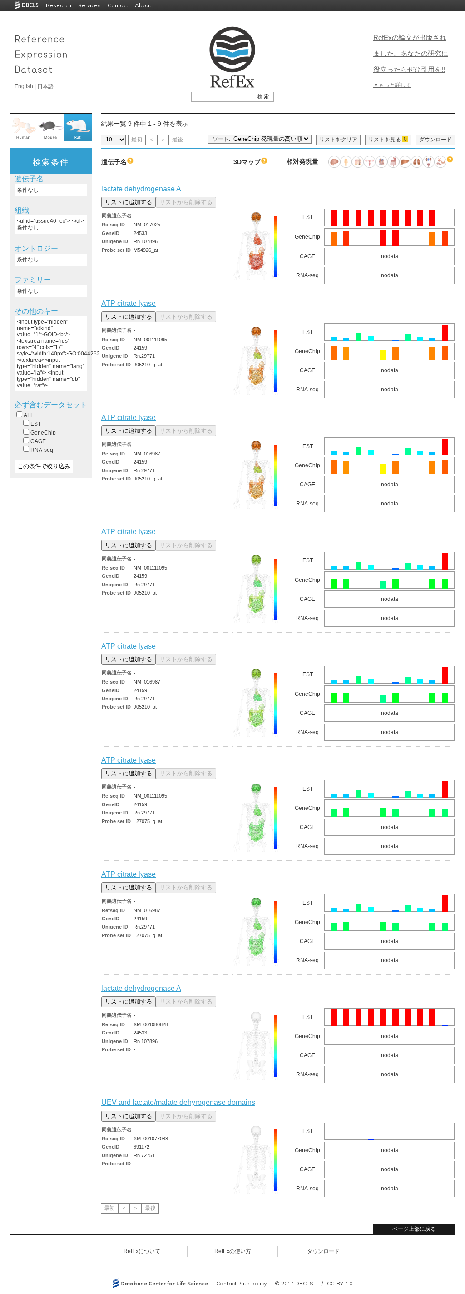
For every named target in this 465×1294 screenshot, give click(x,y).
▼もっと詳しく (392, 85)
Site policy (253, 1283)
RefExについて (142, 1251)
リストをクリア (338, 139)
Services (89, 5)
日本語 (45, 86)
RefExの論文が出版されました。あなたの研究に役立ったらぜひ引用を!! (410, 53)
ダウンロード (435, 139)
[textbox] (222, 96)
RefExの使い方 (232, 1251)
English (24, 86)
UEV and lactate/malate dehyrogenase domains (178, 1102)
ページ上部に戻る (414, 1229)
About (143, 5)
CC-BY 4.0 (339, 1283)
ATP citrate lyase (128, 303)
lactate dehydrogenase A (141, 189)
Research (58, 5)
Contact (118, 5)
